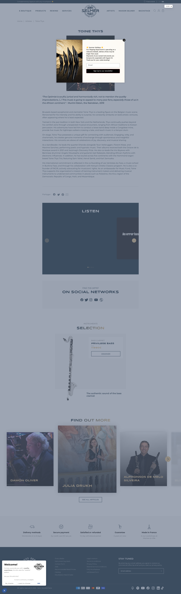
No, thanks (9, 583)
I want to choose (24, 583)
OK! (38, 583)
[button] (4, 590)
